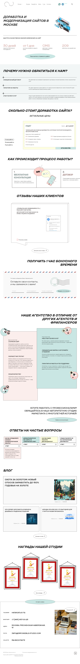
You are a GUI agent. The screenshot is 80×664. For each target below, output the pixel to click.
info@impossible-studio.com (26, 633)
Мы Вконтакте (18, 640)
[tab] (10, 140)
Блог (60, 501)
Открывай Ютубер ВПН (18, 654)
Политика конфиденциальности (29, 652)
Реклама (28, 4)
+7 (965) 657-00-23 (20, 620)
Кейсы (39, 4)
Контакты (49, 4)
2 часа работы (9, 139)
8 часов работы (9, 142)
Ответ (7, 446)
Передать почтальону (63, 291)
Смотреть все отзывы (39, 250)
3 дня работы (9, 145)
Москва (19, 4)
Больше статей (39, 536)
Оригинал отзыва (22, 239)
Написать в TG (18, 613)
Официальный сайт (18, 655)
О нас (44, 4)
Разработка (34, 4)
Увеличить (12, 580)
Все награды (39, 593)
